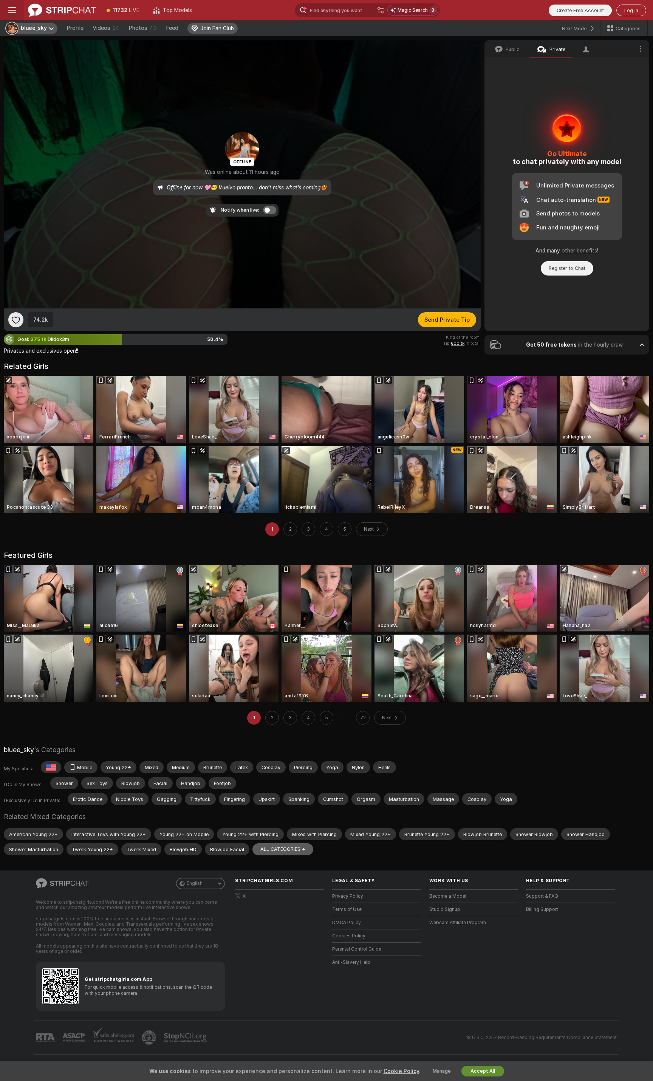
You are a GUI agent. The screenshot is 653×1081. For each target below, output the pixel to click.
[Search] (380, 10)
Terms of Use (347, 909)
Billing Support (542, 909)
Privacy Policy (347, 896)
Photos (142, 28)
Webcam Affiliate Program (457, 922)
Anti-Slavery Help (351, 962)
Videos (106, 28)
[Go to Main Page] (62, 10)
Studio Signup (444, 909)
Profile (75, 28)
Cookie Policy (401, 1071)
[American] (51, 767)
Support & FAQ (542, 896)
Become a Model (447, 896)
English (195, 883)
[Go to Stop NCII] (186, 1037)
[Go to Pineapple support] (150, 1037)
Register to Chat (567, 268)
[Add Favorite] (15, 319)
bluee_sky (19, 750)
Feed (172, 28)
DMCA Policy (346, 922)
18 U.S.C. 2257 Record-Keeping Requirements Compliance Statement (541, 1037)
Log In (631, 10)
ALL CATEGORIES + (282, 849)
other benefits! (580, 251)
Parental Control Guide (356, 949)
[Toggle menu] (12, 10)
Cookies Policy (348, 936)
